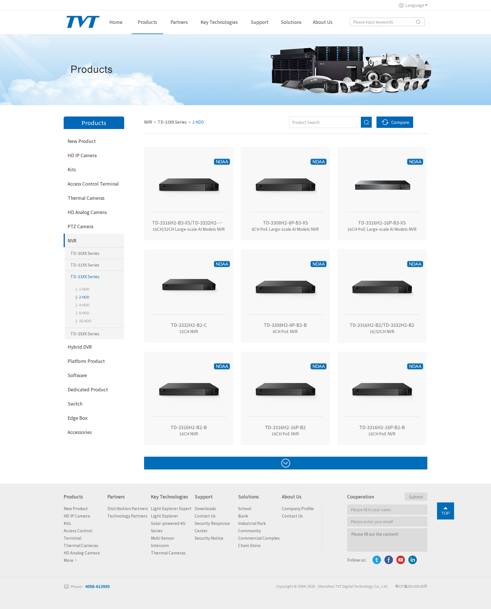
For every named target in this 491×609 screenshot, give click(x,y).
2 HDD (198, 122)
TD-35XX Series (84, 333)
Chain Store (249, 545)
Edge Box (78, 417)
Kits (72, 169)
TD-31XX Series (84, 265)
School (244, 508)
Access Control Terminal (93, 183)
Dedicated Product (88, 389)
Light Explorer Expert (171, 508)
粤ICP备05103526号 (411, 586)
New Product (82, 141)
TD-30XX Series (84, 253)
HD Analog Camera (87, 212)
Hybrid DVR (80, 346)
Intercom (160, 545)
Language (414, 5)
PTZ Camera (80, 226)
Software (77, 375)
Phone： (90, 586)
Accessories (80, 432)
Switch (75, 403)
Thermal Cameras (86, 197)
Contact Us (205, 516)
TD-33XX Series (84, 276)
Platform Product (86, 360)
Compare (400, 122)
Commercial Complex (259, 538)
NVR (72, 240)
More (68, 560)
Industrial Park (252, 523)
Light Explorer (164, 516)
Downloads (205, 508)
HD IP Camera (82, 155)
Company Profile (298, 508)
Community (249, 530)
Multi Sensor (162, 538)
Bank (243, 516)
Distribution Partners (127, 508)
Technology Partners (127, 516)
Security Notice (209, 538)
